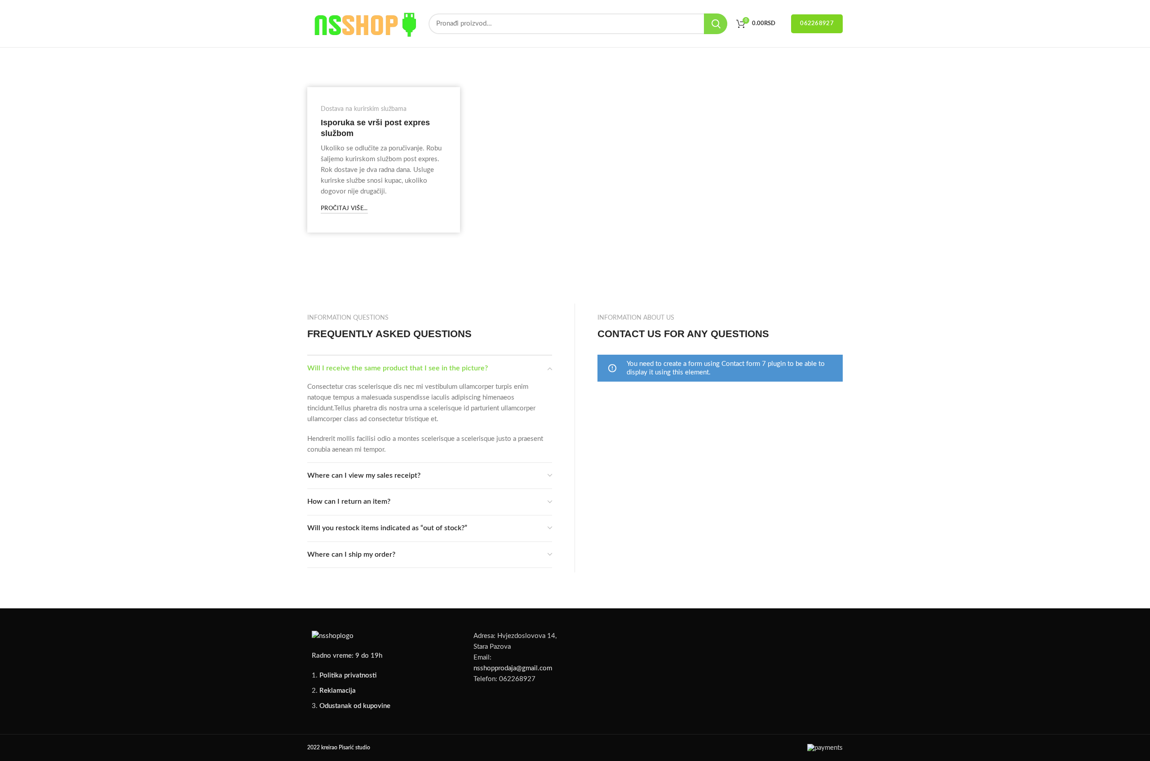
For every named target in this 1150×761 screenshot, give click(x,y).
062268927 (817, 23)
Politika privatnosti (347, 675)
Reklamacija (337, 690)
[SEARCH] (715, 23)
